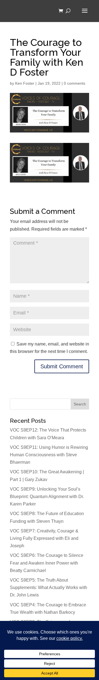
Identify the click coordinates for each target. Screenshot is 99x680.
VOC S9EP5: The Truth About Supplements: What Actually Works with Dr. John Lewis (48, 587)
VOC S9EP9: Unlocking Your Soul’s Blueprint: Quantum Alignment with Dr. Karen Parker (47, 496)
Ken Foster (24, 83)
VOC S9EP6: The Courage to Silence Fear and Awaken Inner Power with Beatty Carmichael (46, 563)
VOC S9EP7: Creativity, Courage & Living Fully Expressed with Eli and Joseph (44, 538)
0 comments (74, 83)
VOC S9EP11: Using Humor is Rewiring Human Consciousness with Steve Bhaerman (49, 455)
